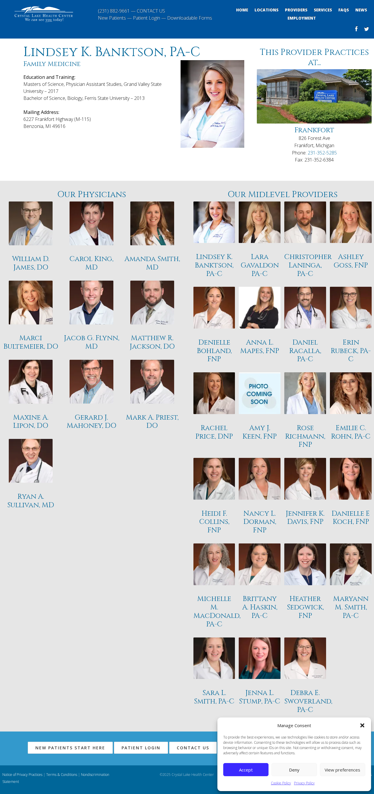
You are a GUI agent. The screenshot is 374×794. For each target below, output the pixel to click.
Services (323, 10)
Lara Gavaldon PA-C (260, 265)
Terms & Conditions (61, 774)
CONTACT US (151, 11)
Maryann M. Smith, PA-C (350, 607)
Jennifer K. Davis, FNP (305, 518)
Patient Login (146, 18)
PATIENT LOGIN (141, 747)
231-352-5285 (322, 153)
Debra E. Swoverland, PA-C (305, 701)
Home (242, 10)
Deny (294, 770)
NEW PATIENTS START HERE (70, 747)
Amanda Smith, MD (152, 263)
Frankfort (314, 130)
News (361, 10)
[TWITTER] (366, 29)
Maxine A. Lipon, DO (31, 421)
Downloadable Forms (189, 18)
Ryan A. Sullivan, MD (30, 501)
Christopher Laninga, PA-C (305, 265)
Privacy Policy (304, 783)
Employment (302, 18)
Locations (266, 10)
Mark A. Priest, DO (152, 421)
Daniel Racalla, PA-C (305, 351)
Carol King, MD (91, 263)
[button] (362, 725)
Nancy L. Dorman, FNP (259, 522)
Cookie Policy (281, 783)
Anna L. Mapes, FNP (259, 346)
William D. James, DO (30, 263)
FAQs (343, 10)
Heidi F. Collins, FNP (214, 522)
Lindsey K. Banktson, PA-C (214, 265)
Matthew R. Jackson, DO (152, 342)
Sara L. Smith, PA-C (214, 697)
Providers (296, 10)
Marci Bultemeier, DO (31, 342)
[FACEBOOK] (356, 29)
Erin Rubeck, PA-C (351, 351)
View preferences (342, 770)
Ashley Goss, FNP (351, 261)
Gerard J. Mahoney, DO (91, 421)
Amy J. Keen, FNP (260, 432)
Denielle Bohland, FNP (214, 351)
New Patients (112, 18)
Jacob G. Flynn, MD (91, 342)
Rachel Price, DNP (214, 432)
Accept (246, 770)
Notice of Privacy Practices (22, 774)
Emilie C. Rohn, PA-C (350, 432)
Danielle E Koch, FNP (351, 518)
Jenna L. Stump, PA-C (259, 697)
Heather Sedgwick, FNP (305, 607)
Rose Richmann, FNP (305, 436)
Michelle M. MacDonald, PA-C (214, 611)
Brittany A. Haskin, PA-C (259, 607)
